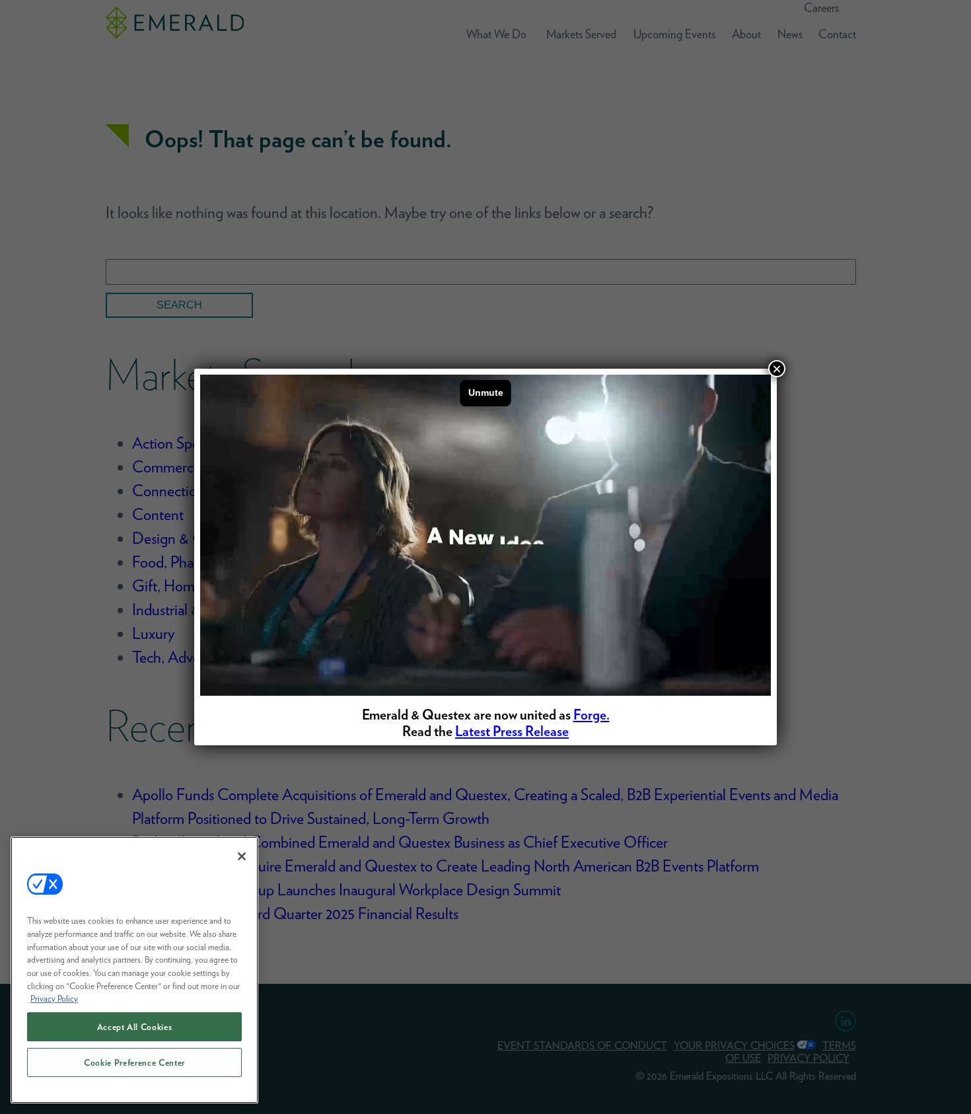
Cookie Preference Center (134, 1062)
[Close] (241, 856)
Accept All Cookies (134, 1026)
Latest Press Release (512, 731)
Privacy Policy (54, 998)
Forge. (591, 714)
